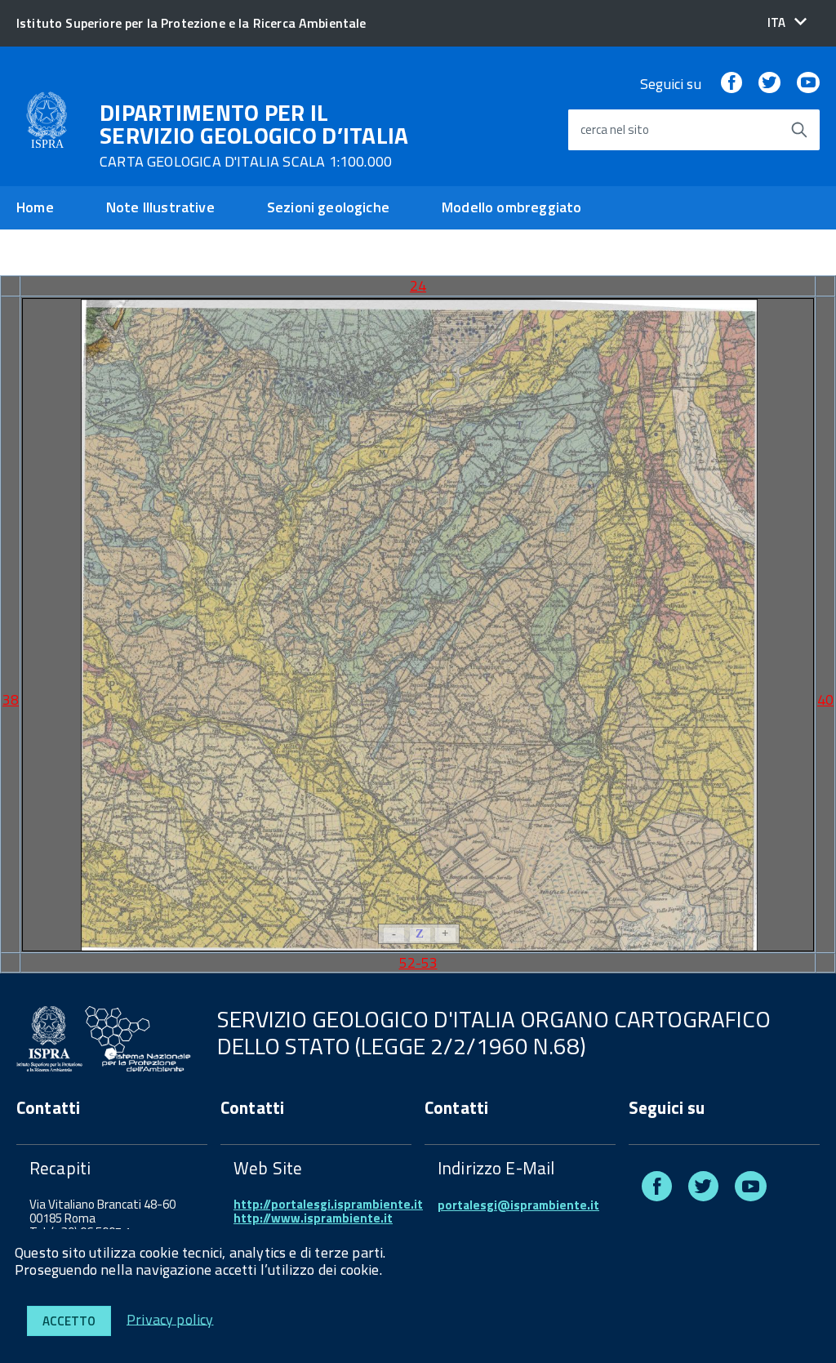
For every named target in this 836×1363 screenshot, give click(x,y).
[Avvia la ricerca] (799, 129)
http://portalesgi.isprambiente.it (328, 1204)
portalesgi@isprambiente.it (518, 1205)
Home (35, 207)
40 (825, 699)
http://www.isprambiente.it (313, 1218)
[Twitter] (769, 84)
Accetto (69, 1321)
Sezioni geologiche (328, 207)
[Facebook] (731, 84)
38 (10, 699)
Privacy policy (170, 1318)
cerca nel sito (614, 130)
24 (418, 285)
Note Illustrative (160, 207)
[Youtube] (808, 84)
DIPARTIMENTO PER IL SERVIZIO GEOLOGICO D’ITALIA (254, 135)
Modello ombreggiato (511, 207)
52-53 (418, 962)
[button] (787, 22)
